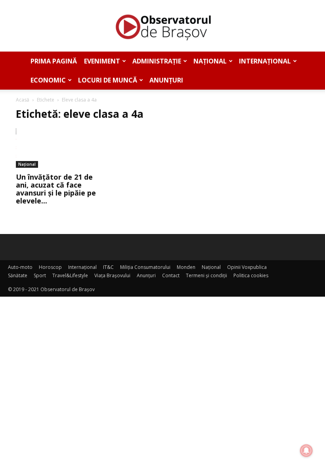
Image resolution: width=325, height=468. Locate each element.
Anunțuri (166, 80)
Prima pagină (54, 61)
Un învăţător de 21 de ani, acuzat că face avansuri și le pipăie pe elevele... (56, 188)
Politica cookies (250, 275)
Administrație (156, 61)
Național (210, 61)
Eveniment (102, 61)
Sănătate (17, 275)
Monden (186, 267)
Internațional (265, 61)
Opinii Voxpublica (247, 267)
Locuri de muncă (107, 80)
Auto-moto (20, 267)
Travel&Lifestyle (70, 275)
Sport (40, 275)
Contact (171, 275)
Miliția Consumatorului (145, 267)
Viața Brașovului (112, 275)
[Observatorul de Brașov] (162, 26)
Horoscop (50, 267)
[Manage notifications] (306, 450)
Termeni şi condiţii (206, 275)
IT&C (108, 267)
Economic (48, 80)
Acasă (22, 99)
